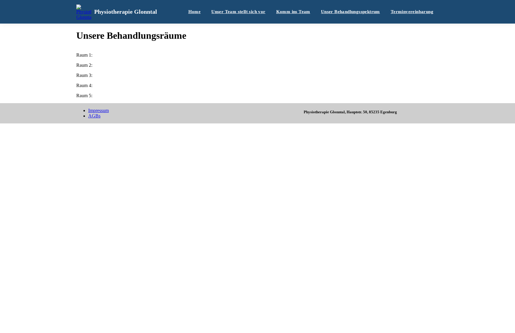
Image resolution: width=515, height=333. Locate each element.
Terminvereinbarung (412, 11)
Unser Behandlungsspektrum (350, 11)
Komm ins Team (293, 11)
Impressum (98, 110)
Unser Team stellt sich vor (238, 11)
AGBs (94, 115)
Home (194, 11)
